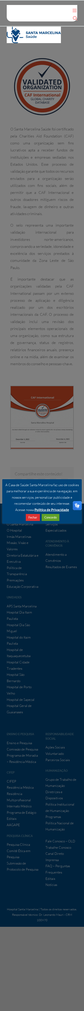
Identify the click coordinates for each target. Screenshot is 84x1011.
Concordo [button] (50, 517)
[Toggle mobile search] (75, 18)
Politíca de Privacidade (51, 510)
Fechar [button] (32, 517)
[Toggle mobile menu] (75, 10)
